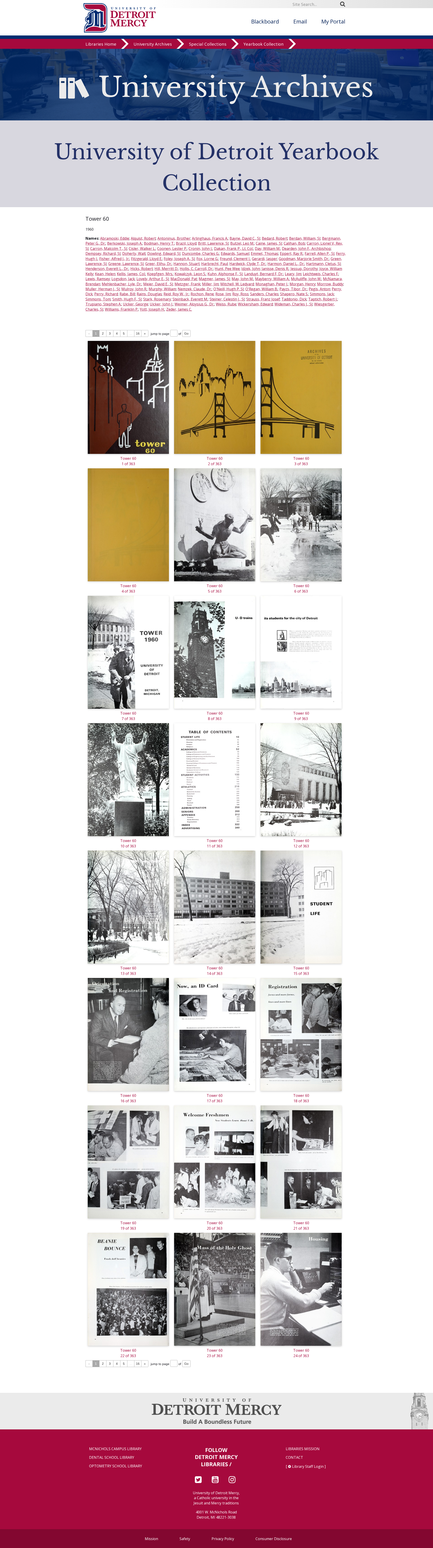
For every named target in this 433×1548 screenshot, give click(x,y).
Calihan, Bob (294, 243)
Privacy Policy (223, 1538)
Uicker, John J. (161, 304)
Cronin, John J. (200, 248)
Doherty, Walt (134, 253)
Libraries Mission (303, 1449)
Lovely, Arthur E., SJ (152, 278)
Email (300, 21)
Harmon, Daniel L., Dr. (285, 263)
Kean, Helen (105, 273)
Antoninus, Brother (173, 238)
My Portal (333, 21)
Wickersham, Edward (255, 304)
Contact (294, 1457)
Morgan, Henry (303, 283)
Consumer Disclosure (274, 1538)
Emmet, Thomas (264, 253)
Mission (151, 1538)
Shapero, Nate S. (294, 293)
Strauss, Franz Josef (263, 299)
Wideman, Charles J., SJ (293, 304)
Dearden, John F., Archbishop (306, 248)
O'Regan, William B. (261, 288)
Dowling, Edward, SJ (163, 253)
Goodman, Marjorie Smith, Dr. (304, 258)
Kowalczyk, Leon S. (190, 273)
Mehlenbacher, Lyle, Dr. (122, 283)
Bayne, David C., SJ (245, 238)
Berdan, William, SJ (304, 238)
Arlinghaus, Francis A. (210, 238)
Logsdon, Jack (123, 278)
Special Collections (207, 44)
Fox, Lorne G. (207, 258)
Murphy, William (162, 288)
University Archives (153, 44)
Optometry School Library (115, 1466)
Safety (185, 1538)
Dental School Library (111, 1457)
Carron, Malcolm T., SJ (108, 248)
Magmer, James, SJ (214, 278)
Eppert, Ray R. (291, 253)
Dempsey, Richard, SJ (103, 253)
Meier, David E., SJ (158, 283)
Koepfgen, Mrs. (160, 273)
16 (138, 333)
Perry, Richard (106, 293)
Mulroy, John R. (134, 288)
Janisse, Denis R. (275, 268)
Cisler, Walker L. (142, 248)
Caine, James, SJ (269, 243)
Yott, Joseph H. (152, 309)
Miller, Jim (210, 283)
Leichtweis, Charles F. (321, 273)
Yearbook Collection (264, 44)
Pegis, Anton (319, 288)
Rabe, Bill (127, 293)
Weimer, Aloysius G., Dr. (194, 304)
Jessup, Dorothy (304, 268)
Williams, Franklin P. (121, 309)
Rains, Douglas (149, 293)
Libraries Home (100, 44)
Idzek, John (250, 268)
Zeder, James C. (179, 309)
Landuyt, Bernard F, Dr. (263, 273)
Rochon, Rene (202, 293)
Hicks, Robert (141, 268)
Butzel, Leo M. (242, 243)
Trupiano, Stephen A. (103, 304)
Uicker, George (135, 304)
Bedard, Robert (275, 238)
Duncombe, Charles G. (200, 253)
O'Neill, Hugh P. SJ (228, 288)
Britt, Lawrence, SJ (213, 243)
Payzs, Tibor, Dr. (293, 288)
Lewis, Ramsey (97, 278)
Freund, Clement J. (235, 258)
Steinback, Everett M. (190, 299)
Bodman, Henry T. (159, 243)
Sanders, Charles (264, 293)
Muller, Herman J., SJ (102, 288)
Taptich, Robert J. (322, 299)
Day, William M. (267, 248)
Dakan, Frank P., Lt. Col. (233, 248)
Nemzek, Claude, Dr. (195, 288)
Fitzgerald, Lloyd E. (146, 258)
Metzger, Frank (187, 283)
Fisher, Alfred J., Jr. (114, 258)
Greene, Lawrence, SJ (126, 263)
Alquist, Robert (143, 238)
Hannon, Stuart (186, 263)
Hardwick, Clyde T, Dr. (247, 263)
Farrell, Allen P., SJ (319, 253)
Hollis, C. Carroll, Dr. (196, 268)
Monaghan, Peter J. (272, 283)
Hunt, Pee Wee (227, 268)
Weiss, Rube (226, 304)
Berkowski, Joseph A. (124, 243)
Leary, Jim (293, 273)
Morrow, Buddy (330, 283)
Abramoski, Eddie (114, 238)
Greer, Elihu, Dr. (158, 263)
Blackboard (265, 21)
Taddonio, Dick (294, 299)
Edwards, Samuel (235, 253)
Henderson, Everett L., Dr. (107, 268)
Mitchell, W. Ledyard (237, 283)
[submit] (344, 4)
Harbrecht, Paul (214, 263)
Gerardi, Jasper (264, 258)
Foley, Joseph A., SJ (179, 258)
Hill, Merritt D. (166, 268)
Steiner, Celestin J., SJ (227, 299)
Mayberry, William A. (272, 278)
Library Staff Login (308, 1466)
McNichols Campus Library (115, 1449)
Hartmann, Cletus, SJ (323, 263)
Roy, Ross (240, 293)
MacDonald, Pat (183, 278)
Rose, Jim (223, 293)
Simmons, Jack (322, 293)
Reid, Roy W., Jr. (176, 293)
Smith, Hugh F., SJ (127, 299)
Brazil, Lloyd (186, 243)
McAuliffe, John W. (306, 278)
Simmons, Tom (98, 299)
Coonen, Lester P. (172, 248)
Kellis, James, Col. (131, 273)
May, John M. (242, 278)
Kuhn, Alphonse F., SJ (225, 273)
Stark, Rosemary (157, 299)
